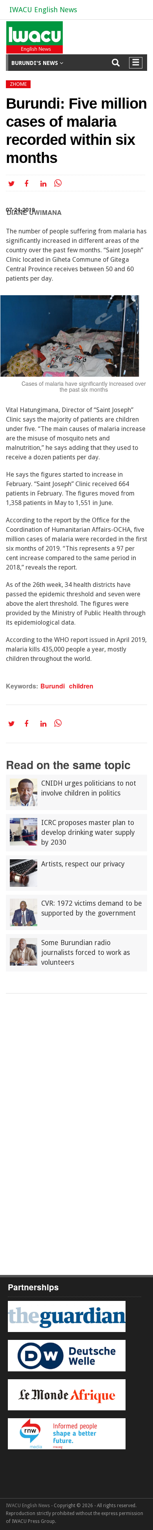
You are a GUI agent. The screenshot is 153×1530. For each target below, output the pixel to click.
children (81, 685)
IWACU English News (43, 10)
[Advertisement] (76, 1074)
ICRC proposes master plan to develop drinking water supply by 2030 (88, 832)
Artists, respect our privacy (83, 864)
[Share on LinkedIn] (45, 183)
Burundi (52, 685)
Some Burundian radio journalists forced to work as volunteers (85, 952)
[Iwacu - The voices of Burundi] (33, 40)
